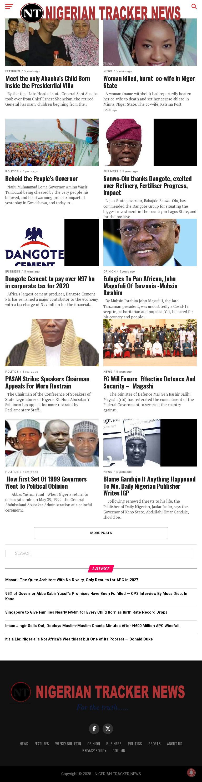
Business (114, 743)
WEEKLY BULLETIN (68, 743)
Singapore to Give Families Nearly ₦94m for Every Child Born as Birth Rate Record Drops (86, 612)
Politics (135, 743)
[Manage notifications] (191, 772)
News (24, 743)
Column (119, 750)
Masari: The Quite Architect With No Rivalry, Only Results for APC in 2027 (71, 580)
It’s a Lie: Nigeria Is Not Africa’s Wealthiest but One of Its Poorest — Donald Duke (79, 639)
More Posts (101, 533)
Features (41, 743)
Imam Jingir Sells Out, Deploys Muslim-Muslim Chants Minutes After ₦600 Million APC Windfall (92, 626)
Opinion (93, 743)
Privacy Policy (94, 750)
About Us (174, 743)
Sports (154, 743)
